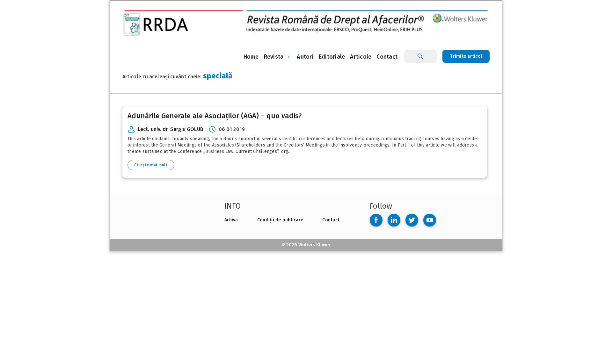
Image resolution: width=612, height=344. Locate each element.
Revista (274, 56)
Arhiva (231, 220)
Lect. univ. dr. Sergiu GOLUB (170, 129)
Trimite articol (466, 56)
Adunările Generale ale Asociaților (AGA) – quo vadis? (214, 115)
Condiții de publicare (280, 220)
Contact (330, 220)
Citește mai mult (151, 165)
